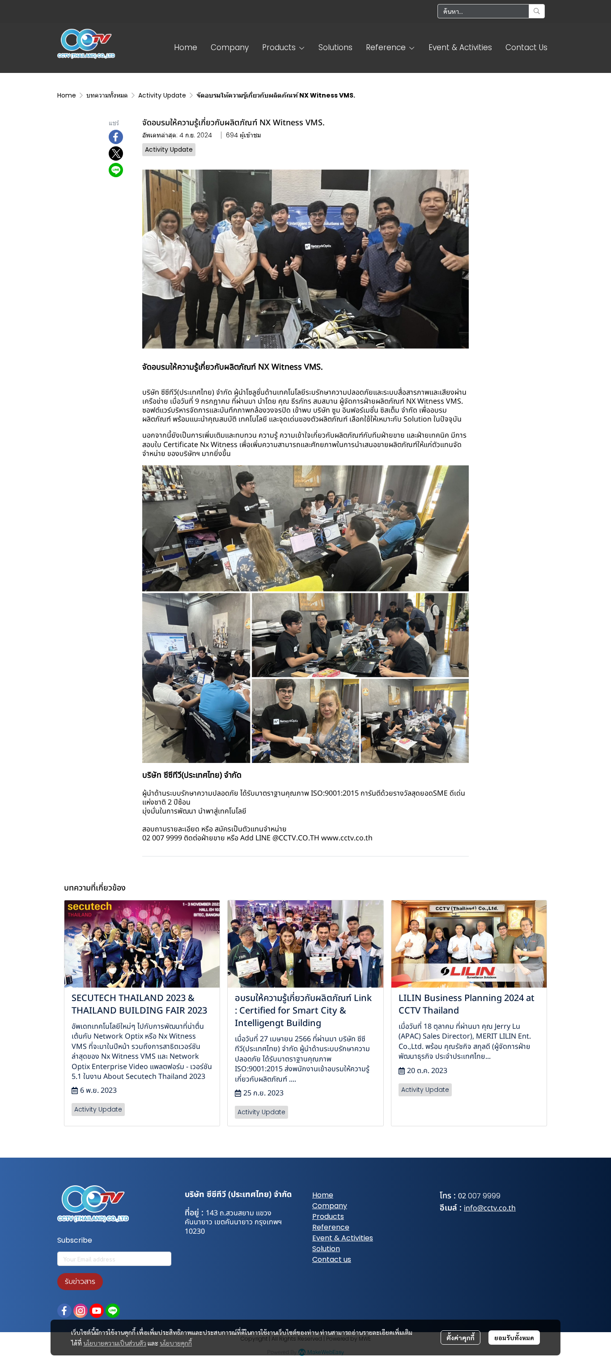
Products (328, 1216)
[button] (491, 11)
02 (462, 1196)
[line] (113, 1311)
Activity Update (162, 95)
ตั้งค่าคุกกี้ (460, 1337)
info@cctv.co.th (490, 1208)
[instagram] (80, 1311)
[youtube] (96, 1311)
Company (329, 1206)
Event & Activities (342, 1238)
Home (66, 95)
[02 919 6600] (467, 1196)
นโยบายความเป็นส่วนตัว (114, 1343)
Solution (326, 1249)
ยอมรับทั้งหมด (514, 1337)
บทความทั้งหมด (107, 95)
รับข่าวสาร (80, 1281)
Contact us (331, 1259)
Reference (330, 1227)
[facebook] (64, 1311)
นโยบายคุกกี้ (176, 1343)
